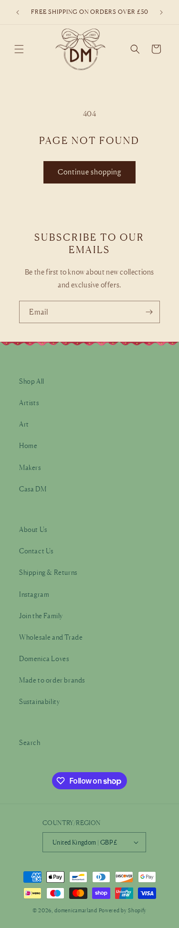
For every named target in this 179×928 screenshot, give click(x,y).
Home (28, 445)
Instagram (34, 594)
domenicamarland (75, 910)
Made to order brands (52, 680)
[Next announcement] (161, 12)
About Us (33, 529)
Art (24, 424)
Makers (30, 467)
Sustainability (39, 701)
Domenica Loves (44, 658)
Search (30, 742)
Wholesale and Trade (51, 637)
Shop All (31, 381)
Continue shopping (89, 171)
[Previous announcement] (17, 12)
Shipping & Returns (48, 572)
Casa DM (32, 489)
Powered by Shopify (123, 910)
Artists (29, 402)
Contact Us (36, 551)
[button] (19, 49)
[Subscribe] (148, 312)
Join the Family (41, 616)
